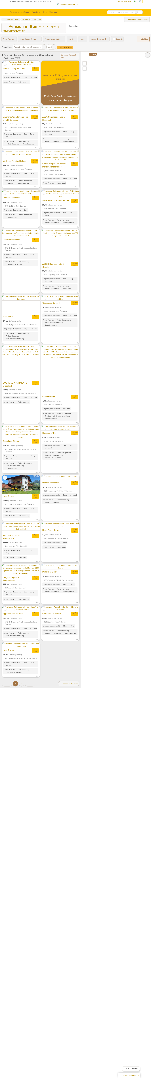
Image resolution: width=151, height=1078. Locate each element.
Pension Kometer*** (12, 197)
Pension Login (122, 1)
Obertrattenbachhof (11, 239)
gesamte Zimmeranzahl (98, 39)
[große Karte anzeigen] (84, 63)
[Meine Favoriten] (61, 12)
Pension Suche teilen (70, 684)
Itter (49, 47)
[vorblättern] (34, 63)
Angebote (36, 12)
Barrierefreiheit (132, 1069)
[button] (7, 683)
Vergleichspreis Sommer (28, 39)
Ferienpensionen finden (19, 12)
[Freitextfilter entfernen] (136, 12)
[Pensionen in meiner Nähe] (84, 68)
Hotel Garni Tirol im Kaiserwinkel (11, 537)
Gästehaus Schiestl (51, 303)
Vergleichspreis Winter (52, 39)
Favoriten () (130, 1075)
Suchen (141, 12)
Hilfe (129, 1)
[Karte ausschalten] (147, 54)
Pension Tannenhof (50, 483)
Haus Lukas (8, 316)
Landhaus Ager (48, 396)
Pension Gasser (49, 572)
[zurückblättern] (8, 63)
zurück (93, 54)
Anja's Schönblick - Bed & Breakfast (53, 118)
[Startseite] (3, 19)
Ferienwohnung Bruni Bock (15, 68)
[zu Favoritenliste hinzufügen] (5, 63)
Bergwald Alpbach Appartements (11, 579)
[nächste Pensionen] (30, 683)
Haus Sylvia (8, 496)
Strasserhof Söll (49, 433)
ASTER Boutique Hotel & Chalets (53, 265)
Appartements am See (13, 613)
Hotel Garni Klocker (51, 530)
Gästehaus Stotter (11, 441)
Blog (45, 12)
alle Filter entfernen (66, 47)
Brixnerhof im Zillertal (51, 613)
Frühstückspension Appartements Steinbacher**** (54, 165)
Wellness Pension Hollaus (14, 161)
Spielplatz (119, 39)
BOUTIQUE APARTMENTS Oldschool (15, 384)
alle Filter (144, 39)
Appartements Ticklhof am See (55, 200)
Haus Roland (8, 650)
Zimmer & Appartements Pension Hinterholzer (16, 118)
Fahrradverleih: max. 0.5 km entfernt (27, 47)
